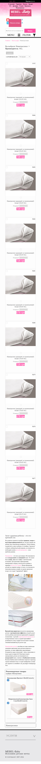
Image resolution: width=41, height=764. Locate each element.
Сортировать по (12, 57)
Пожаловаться (20, 8)
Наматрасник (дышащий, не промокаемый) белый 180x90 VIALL (20, 254)
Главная (7, 40)
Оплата (25, 4)
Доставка (15, 6)
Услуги (21, 6)
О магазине (11, 4)
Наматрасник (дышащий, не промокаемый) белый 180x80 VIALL (20, 306)
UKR (10, 1)
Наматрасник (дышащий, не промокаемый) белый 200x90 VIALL (20, 150)
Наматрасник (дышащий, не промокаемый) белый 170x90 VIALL (20, 358)
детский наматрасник (21, 550)
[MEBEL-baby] (20, 13)
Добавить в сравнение (6, 63)
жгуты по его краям (16, 565)
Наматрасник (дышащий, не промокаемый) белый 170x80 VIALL (20, 409)
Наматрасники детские (11, 646)
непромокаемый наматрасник (26, 637)
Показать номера (15, 23)
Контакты (27, 6)
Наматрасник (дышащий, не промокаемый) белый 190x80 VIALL (20, 202)
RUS (14, 1)
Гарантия (19, 4)
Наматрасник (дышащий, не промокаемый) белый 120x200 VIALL (20, 98)
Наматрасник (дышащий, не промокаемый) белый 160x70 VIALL (20, 513)
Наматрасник (8, 556)
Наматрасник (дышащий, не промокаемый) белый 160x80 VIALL (20, 461)
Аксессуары (15, 40)
